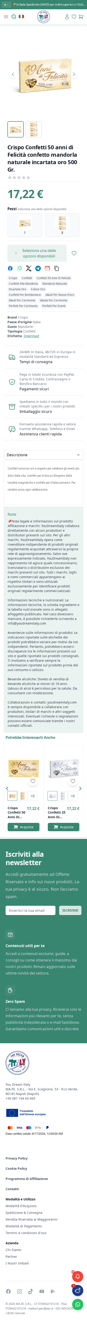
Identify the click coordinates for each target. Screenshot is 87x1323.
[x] (29, 268)
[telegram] (38, 268)
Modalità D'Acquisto (21, 1206)
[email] (47, 268)
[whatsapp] (19, 268)
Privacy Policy (17, 1158)
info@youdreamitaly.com (27, 623)
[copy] (56, 268)
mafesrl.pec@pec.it (40, 1308)
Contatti (12, 1189)
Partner (11, 1256)
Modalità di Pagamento (24, 1226)
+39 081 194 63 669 (20, 1098)
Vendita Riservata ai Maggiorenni (32, 1219)
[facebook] (10, 268)
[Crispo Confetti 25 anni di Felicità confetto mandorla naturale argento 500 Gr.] (64, 768)
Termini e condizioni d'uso (26, 1233)
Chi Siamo (13, 1250)
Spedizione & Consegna (24, 1212)
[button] (8, 789)
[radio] (24, 225)
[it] (21, 16)
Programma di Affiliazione (27, 1178)
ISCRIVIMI (70, 910)
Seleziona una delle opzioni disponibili (39, 253)
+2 (33, 796)
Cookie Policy (16, 1168)
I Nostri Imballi (17, 1263)
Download (31, 336)
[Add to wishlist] (33, 781)
